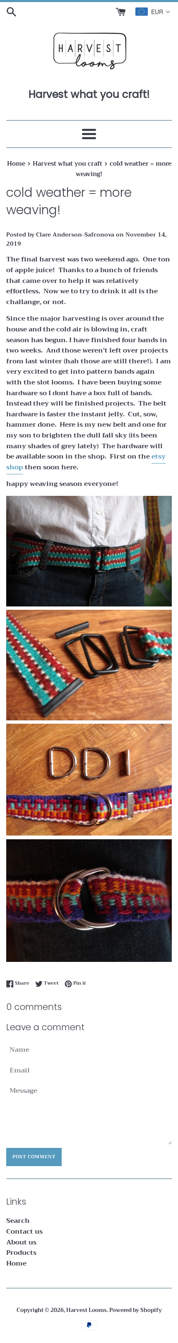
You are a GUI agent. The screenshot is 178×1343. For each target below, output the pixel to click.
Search (18, 1221)
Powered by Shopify (135, 1310)
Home (16, 1263)
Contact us (24, 1231)
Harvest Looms (86, 1310)
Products (21, 1252)
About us (21, 1242)
